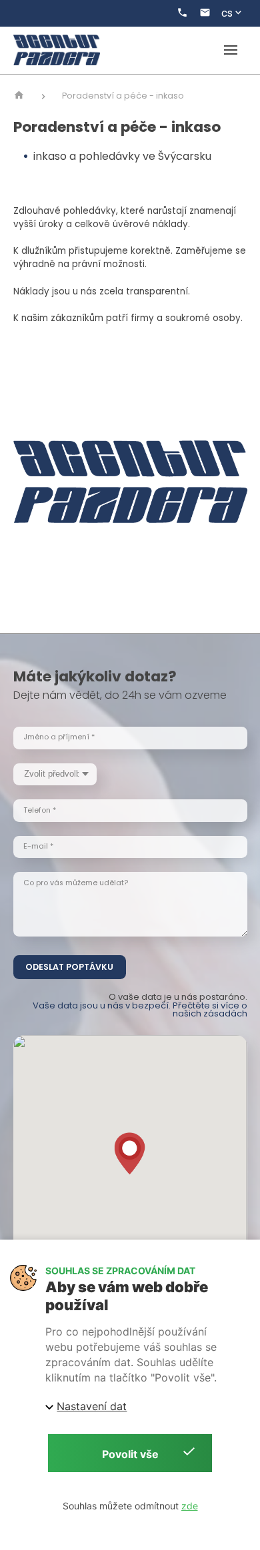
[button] (130, 1153)
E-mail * (38, 846)
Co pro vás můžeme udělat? (75, 883)
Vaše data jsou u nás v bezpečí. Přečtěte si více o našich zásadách (140, 1009)
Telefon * (39, 810)
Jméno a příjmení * (59, 737)
